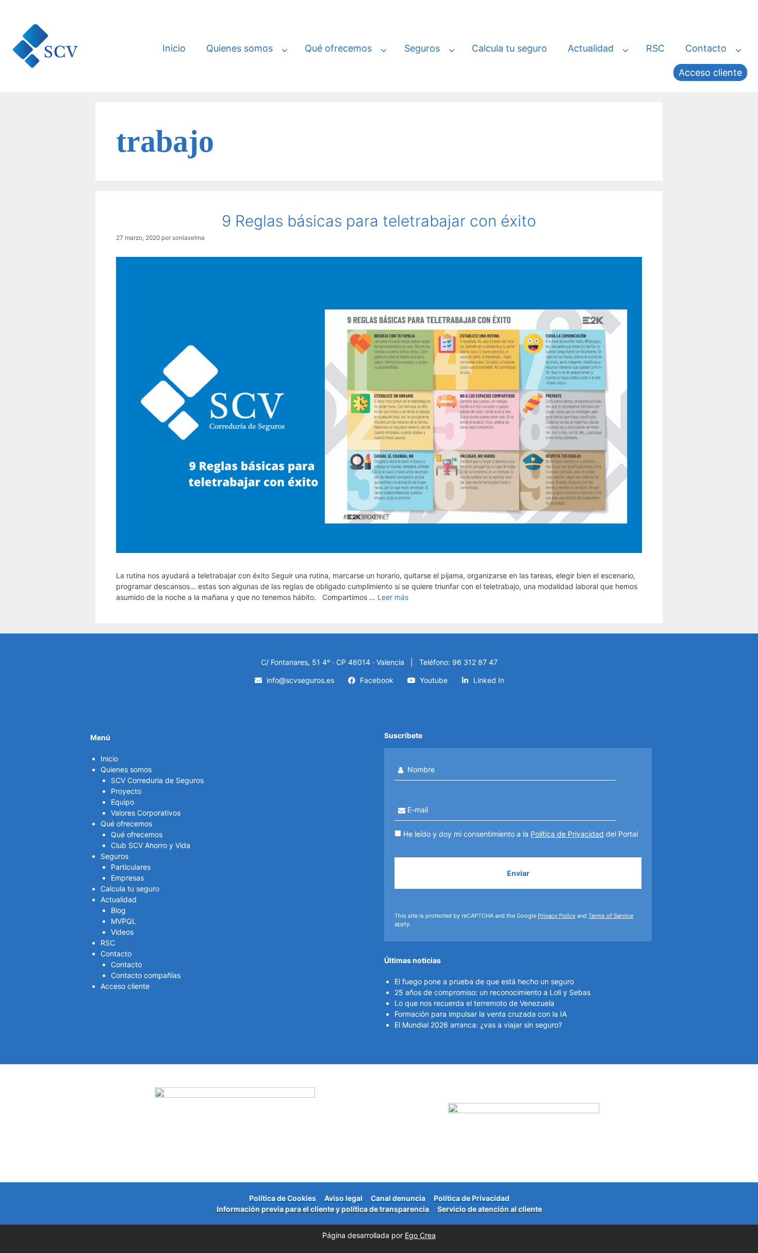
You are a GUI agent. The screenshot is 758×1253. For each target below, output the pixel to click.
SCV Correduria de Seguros (157, 780)
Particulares (131, 867)
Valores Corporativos (145, 812)
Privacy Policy (556, 915)
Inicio (174, 48)
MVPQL (123, 921)
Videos (122, 931)
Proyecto (126, 791)
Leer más (392, 597)
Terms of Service (610, 915)
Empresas (127, 877)
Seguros (422, 48)
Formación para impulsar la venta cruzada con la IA (480, 1014)
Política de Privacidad (567, 833)
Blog (118, 910)
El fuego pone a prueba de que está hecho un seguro (484, 981)
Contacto (706, 48)
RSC (655, 48)
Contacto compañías (145, 975)
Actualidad (591, 48)
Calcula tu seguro (509, 48)
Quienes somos (239, 48)
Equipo (122, 802)
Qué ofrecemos (338, 48)
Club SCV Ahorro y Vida (150, 845)
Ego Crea (420, 1235)
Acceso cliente (710, 72)
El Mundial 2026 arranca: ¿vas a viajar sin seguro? (478, 1024)
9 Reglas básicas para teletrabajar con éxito (379, 220)
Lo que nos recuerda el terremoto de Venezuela (474, 1003)
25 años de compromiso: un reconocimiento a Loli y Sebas (492, 992)
